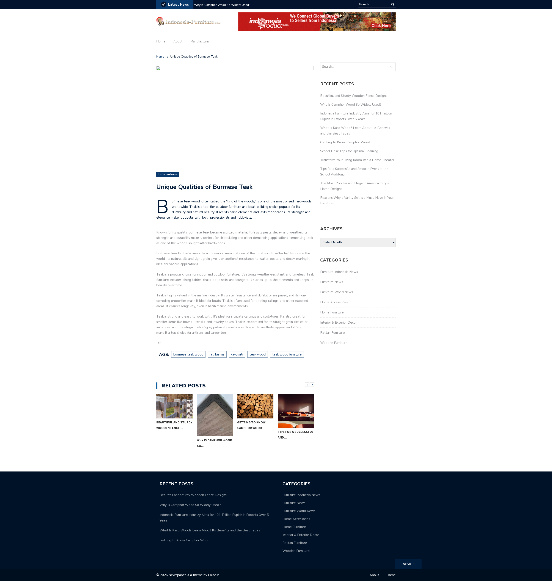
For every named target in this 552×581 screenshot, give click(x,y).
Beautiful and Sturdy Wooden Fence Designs (353, 96)
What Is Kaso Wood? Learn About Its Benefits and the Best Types (210, 530)
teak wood (257, 354)
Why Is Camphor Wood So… (214, 443)
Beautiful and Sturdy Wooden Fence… (174, 425)
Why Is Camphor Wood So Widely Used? (222, 5)
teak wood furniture (287, 354)
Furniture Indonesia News (339, 272)
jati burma (217, 354)
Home (160, 41)
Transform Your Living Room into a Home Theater (357, 160)
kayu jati (237, 354)
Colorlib (213, 575)
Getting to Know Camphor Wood (251, 425)
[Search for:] (372, 4)
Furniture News (168, 174)
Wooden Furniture (333, 343)
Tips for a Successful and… (296, 434)
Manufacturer (199, 41)
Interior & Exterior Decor (338, 322)
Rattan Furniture (332, 332)
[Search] (392, 4)
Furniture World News (336, 292)
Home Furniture (332, 312)
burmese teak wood (188, 354)
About (177, 41)
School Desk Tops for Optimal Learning (349, 151)
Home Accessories (334, 302)
